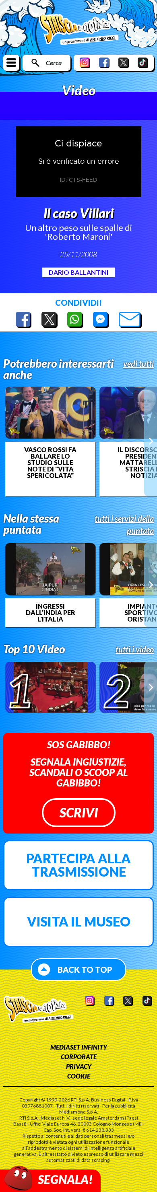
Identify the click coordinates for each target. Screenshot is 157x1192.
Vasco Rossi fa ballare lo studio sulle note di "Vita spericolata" (50, 463)
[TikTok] (143, 62)
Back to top (85, 969)
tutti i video (135, 649)
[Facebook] (104, 62)
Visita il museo (78, 921)
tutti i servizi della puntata (124, 524)
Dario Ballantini (78, 272)
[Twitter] (123, 62)
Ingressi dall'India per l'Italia (50, 612)
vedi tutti (138, 364)
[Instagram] (85, 62)
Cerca (54, 62)
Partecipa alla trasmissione (78, 865)
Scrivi (79, 812)
